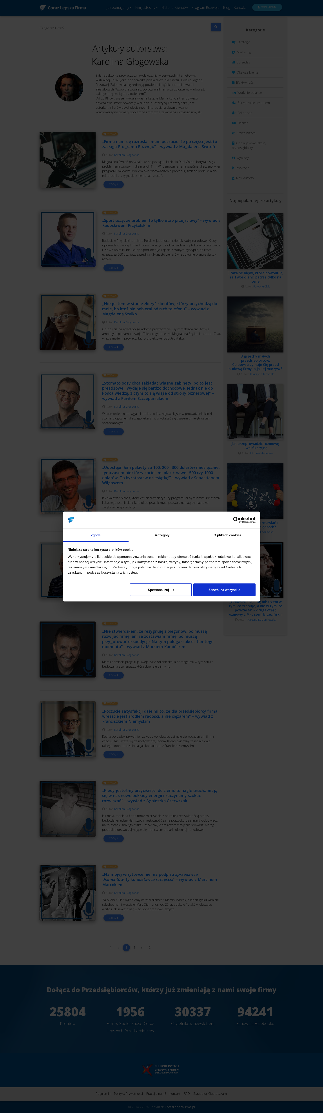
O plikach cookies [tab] (227, 535)
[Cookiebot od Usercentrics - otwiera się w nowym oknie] (236, 520)
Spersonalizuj (158, 590)
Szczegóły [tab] (162, 535)
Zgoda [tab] (96, 535)
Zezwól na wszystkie (224, 590)
